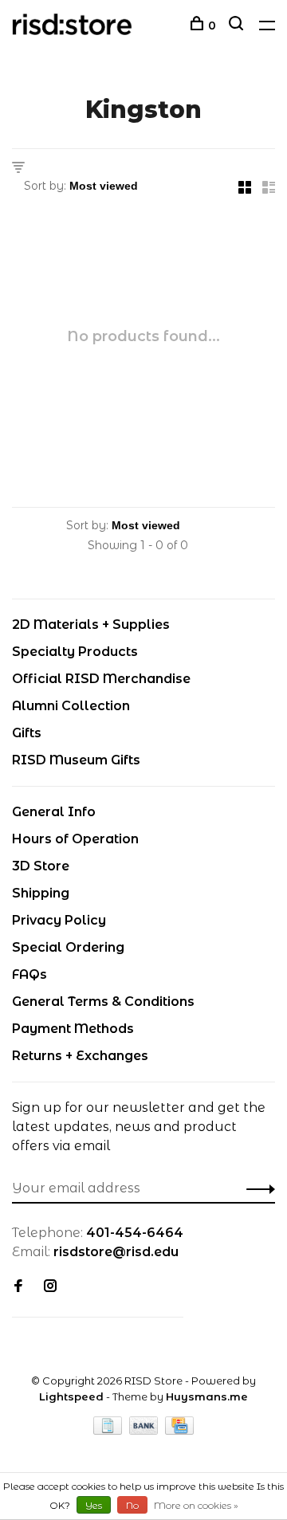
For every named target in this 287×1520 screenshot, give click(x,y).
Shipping (40, 893)
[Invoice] (109, 1430)
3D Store (40, 866)
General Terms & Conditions (103, 1001)
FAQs (29, 974)
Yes (93, 1505)
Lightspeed (71, 1396)
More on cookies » (196, 1505)
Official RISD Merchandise (101, 678)
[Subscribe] (256, 1188)
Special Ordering (68, 947)
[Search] (238, 25)
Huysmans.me (207, 1396)
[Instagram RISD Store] (50, 1286)
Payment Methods (73, 1028)
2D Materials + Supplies (91, 624)
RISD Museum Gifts (76, 760)
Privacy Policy (59, 920)
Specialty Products (75, 651)
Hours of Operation (75, 838)
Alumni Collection (71, 705)
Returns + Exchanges (80, 1055)
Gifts (26, 732)
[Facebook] (18, 1286)
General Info (54, 811)
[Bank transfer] (145, 1430)
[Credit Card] (179, 1430)
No (132, 1505)
